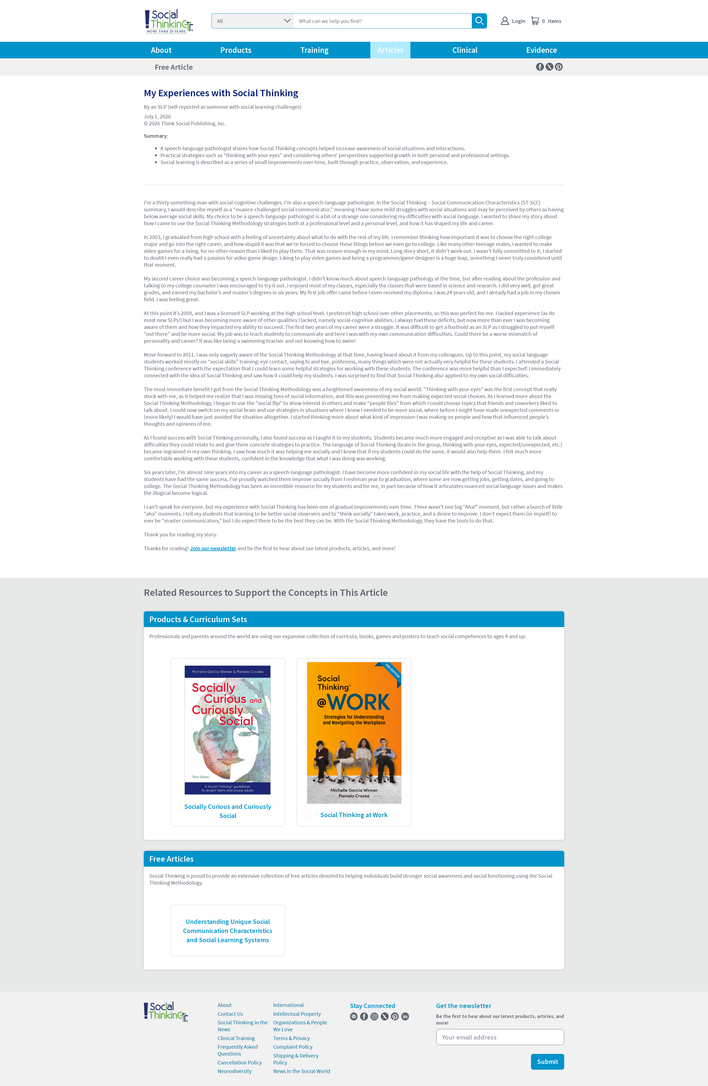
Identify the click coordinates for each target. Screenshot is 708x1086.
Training (314, 50)
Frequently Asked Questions (238, 1050)
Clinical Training (236, 1038)
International (288, 1004)
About (161, 50)
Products (235, 50)
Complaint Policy (293, 1046)
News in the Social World (301, 1070)
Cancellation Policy (240, 1062)
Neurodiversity (235, 1070)
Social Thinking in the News (243, 1026)
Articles (391, 50)
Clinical (465, 50)
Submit (547, 1061)
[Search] (479, 20)
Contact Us (230, 1013)
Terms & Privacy (291, 1038)
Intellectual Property (297, 1013)
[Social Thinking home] (169, 21)
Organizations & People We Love (300, 1026)
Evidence (541, 50)
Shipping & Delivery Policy (295, 1059)
